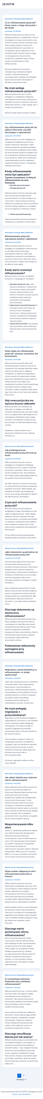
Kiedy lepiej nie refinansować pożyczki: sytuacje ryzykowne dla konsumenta (21, 353)
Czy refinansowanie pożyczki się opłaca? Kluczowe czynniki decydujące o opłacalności (21, 130)
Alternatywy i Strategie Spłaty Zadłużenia (19, 19)
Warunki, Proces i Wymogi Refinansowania (19, 446)
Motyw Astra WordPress (21, 1094)
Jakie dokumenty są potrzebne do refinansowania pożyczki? (21, 553)
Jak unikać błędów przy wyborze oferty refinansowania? (21, 778)
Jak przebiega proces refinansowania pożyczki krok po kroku (21, 452)
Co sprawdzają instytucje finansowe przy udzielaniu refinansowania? (17, 981)
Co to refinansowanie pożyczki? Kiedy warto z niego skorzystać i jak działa (21, 25)
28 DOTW (8, 4)
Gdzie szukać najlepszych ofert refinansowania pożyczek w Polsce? (20, 874)
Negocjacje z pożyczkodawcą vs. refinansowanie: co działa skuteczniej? (21, 672)
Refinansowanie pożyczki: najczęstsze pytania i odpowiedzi (21, 237)
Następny (22, 1079)
